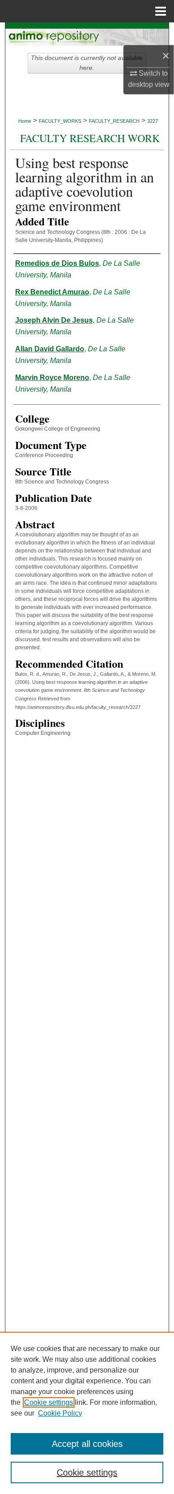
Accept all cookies (87, 1444)
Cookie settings (48, 1402)
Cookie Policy (60, 1413)
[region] (87, 1413)
